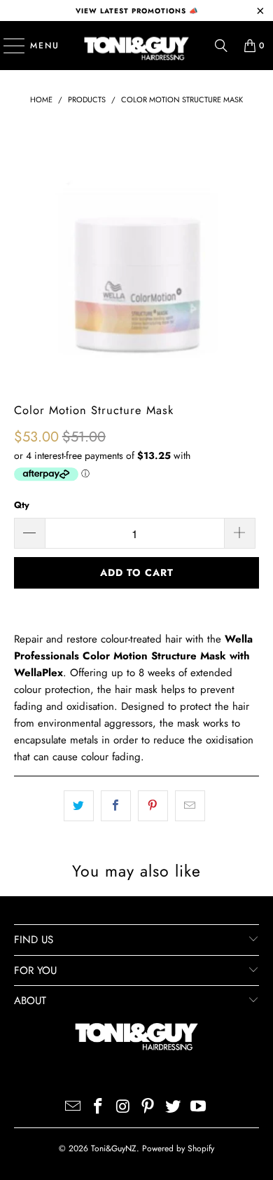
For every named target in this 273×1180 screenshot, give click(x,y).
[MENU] (7, 46)
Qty (21, 505)
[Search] (221, 45)
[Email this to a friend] (190, 805)
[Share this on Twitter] (79, 805)
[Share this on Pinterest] (153, 805)
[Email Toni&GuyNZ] (73, 1107)
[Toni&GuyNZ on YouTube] (198, 1107)
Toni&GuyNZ (113, 1148)
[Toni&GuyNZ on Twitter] (173, 1107)
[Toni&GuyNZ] (137, 45)
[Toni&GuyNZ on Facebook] (98, 1107)
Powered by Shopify (178, 1148)
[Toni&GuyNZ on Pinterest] (148, 1107)
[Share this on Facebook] (116, 805)
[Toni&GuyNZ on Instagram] (123, 1107)
